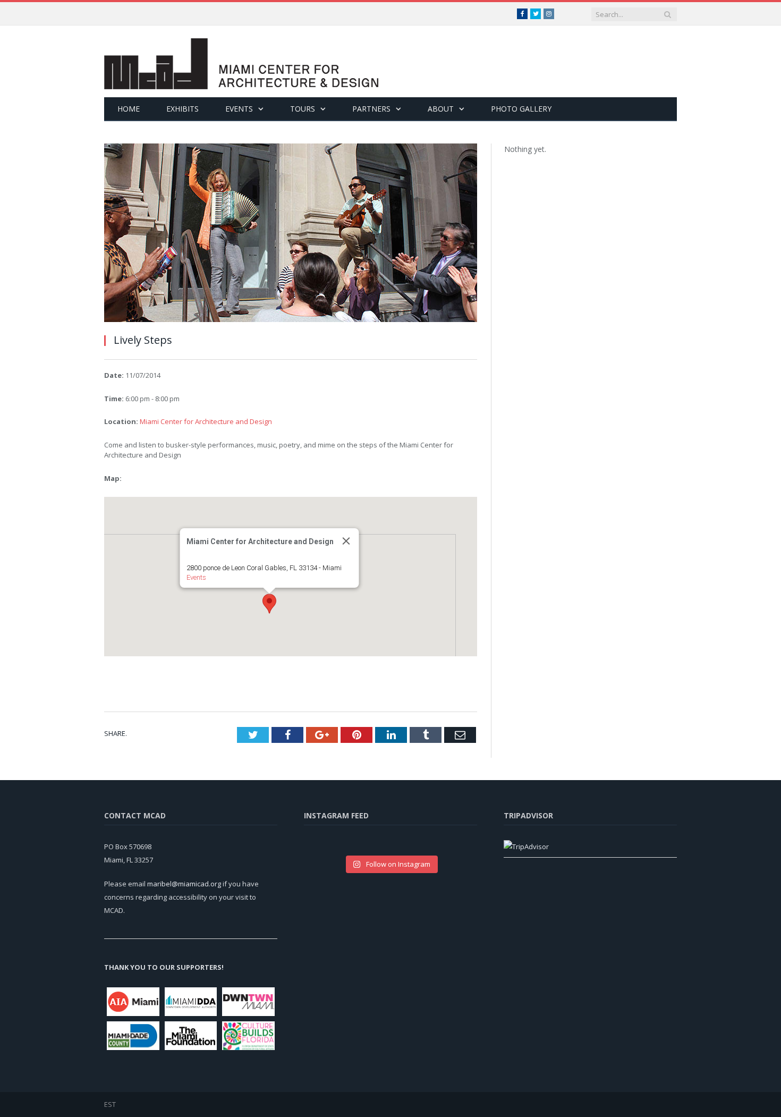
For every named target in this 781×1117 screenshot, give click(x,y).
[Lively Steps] (290, 234)
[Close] (346, 541)
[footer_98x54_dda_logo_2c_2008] (191, 1001)
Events (239, 109)
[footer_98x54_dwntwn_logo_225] (248, 1001)
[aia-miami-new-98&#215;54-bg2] (133, 1001)
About (441, 109)
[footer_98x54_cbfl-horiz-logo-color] (248, 1035)
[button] (269, 604)
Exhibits (182, 109)
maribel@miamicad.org (184, 883)
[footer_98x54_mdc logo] (133, 1035)
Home (128, 109)
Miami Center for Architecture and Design (206, 421)
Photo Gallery (521, 109)
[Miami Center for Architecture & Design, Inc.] (241, 61)
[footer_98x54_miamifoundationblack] (191, 1035)
